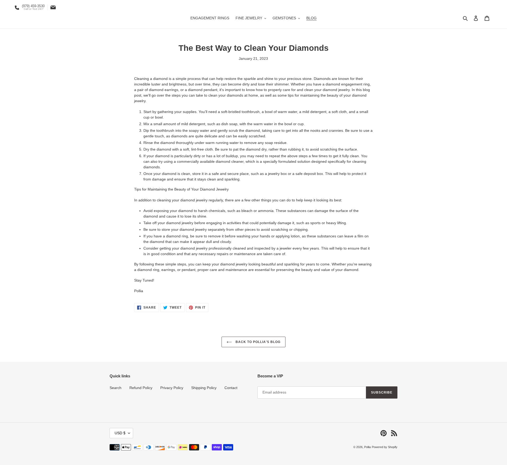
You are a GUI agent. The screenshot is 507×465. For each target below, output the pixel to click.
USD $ (120, 433)
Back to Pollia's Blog (257, 342)
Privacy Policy (171, 388)
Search (115, 388)
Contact (230, 388)
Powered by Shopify (384, 447)
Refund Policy (140, 388)
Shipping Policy (204, 388)
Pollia (367, 447)
